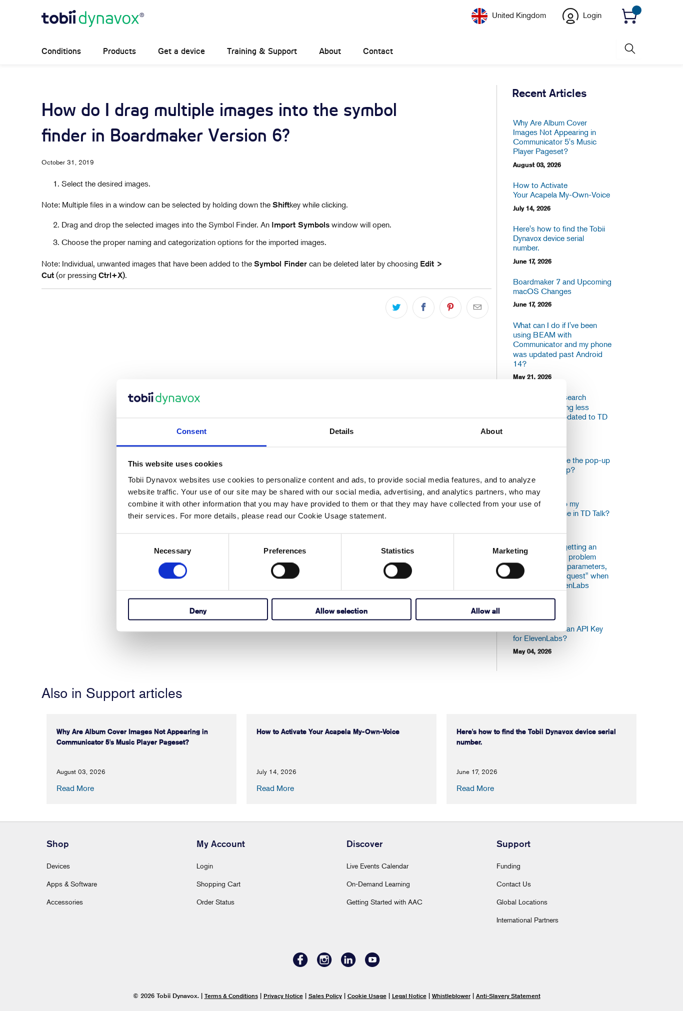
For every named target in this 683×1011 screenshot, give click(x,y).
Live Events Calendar (377, 866)
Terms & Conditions (231, 996)
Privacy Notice (283, 996)
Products (119, 51)
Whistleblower (451, 996)
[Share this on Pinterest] (451, 307)
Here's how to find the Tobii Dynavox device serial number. (559, 238)
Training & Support (262, 51)
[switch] (285, 571)
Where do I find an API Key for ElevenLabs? (558, 633)
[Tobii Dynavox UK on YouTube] (373, 964)
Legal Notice (409, 996)
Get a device (181, 51)
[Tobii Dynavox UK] (93, 19)
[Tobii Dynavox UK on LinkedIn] (349, 964)
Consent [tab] (191, 431)
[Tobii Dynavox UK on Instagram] (325, 964)
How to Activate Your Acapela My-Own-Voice (561, 190)
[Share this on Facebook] (423, 307)
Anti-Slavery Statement (508, 996)
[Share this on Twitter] (397, 307)
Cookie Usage (367, 996)
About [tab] (491, 431)
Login (204, 866)
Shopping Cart (218, 884)
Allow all (485, 611)
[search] (629, 48)
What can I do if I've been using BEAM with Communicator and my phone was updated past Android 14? (562, 344)
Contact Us (513, 884)
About (330, 51)
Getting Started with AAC (384, 902)
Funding (508, 866)
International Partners (527, 920)
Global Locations (522, 902)
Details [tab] (342, 431)
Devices (58, 866)
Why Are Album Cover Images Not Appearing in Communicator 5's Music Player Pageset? (554, 137)
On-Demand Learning (378, 884)
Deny (198, 611)
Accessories (64, 902)
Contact (378, 51)
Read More (75, 788)
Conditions (61, 51)
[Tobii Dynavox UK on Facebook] (301, 964)
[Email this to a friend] (477, 307)
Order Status (215, 902)
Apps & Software (71, 884)
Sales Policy (325, 996)
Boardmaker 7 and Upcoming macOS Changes (562, 286)
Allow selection (342, 611)
